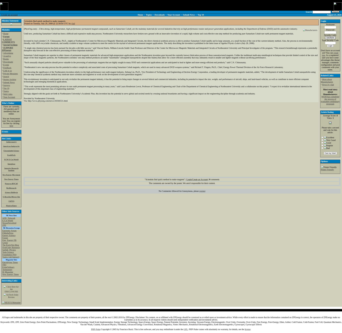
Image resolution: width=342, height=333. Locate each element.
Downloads (8, 62)
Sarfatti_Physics (9, 250)
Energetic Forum (9, 231)
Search (6, 76)
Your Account (9, 97)
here (11, 126)
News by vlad (328, 85)
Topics (6, 91)
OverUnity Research (11, 247)
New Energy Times (10, 274)
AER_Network (8, 218)
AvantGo (7, 56)
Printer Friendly (327, 169)
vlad (73, 23)
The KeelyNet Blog (10, 245)
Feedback (7, 68)
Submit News (9, 82)
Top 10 (6, 88)
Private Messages (10, 74)
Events (6, 65)
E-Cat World (7, 220)
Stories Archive (9, 79)
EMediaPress (7, 233)
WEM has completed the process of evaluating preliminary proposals (330, 100)
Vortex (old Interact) (10, 257)
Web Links (7, 94)
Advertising (8, 53)
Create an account (9, 15)
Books (6, 59)
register (202, 191)
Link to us (7, 71)
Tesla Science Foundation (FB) (9, 253)
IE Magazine (7, 272)
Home (5, 34)
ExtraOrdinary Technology (8, 268)
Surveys (6, 85)
